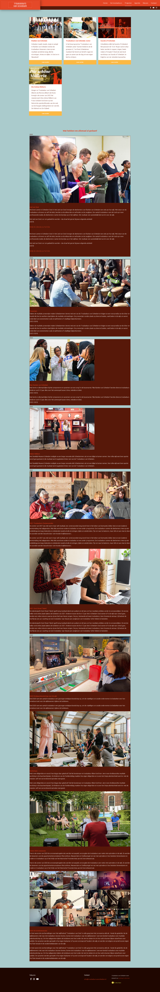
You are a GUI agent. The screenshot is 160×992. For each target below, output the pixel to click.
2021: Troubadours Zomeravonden (41, 523)
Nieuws (145, 3)
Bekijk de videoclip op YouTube (40, 227)
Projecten (128, 3)
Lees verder (45, 62)
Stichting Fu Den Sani (123, 978)
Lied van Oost (34, 207)
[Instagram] (156, 7)
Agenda (137, 3)
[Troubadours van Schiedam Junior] (80, 27)
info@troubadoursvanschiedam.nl (95, 979)
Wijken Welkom (35, 454)
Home (105, 3)
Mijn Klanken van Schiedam (39, 385)
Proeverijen (33, 311)
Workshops (33, 771)
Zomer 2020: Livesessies (38, 851)
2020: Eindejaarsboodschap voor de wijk (43, 696)
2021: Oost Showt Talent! (38, 608)
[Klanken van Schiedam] (45, 27)
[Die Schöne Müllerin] (45, 75)
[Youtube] (153, 7)
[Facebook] (150, 7)
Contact (154, 3)
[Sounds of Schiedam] (114, 27)
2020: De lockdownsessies (38, 931)
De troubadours (116, 3)
